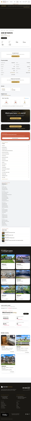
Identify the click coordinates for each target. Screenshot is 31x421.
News (17, 405)
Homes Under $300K (5, 209)
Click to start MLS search (15, 126)
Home (2, 30)
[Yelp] (29, 414)
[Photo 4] (8, 344)
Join (28, 1)
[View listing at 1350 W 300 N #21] (8, 340)
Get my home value (15, 138)
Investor (11, 1)
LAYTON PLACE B (11, 30)
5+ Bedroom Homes (4, 217)
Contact (24, 1)
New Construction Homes (5, 221)
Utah (4, 30)
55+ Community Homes (5, 192)
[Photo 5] (23, 344)
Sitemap (17, 406)
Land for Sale (2, 406)
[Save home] (14, 336)
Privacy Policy (18, 407)
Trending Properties (3, 405)
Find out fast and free (15, 118)
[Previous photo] (2, 340)
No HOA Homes (4, 223)
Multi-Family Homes (4, 188)
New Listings (3, 222)
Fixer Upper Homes (4, 204)
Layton (7, 30)
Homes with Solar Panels (5, 198)
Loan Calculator (3, 407)
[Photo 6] (9, 344)
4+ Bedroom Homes (4, 216)
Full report (26, 313)
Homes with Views (4, 199)
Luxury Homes (4, 212)
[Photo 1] (5, 344)
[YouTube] (27, 414)
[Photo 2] (6, 344)
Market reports (17, 1)
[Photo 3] (7, 344)
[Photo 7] (10, 344)
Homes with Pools (4, 195)
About (20, 1)
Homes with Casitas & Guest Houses (7, 194)
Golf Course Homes (4, 193)
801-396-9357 (26, 388)
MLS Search (2, 402)
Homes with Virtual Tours (5, 200)
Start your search (15, 56)
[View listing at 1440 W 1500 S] (23, 340)
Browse (7, 1)
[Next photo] (14, 340)
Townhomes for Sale (4, 189)
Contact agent (12, 351)
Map (14, 1)
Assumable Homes (4, 203)
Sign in (26, 1)
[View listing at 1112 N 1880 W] (8, 359)
